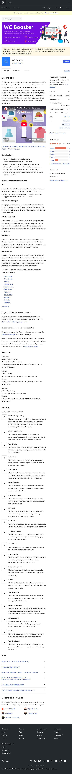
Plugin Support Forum (31, 346)
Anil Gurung (9, 713)
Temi (20, 732)
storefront (67, 128)
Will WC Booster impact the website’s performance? (18, 690)
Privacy (4, 738)
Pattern (21, 738)
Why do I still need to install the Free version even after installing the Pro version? (16, 678)
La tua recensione (55, 163)
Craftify (6, 281)
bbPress (5, 750)
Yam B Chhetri (32, 713)
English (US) (66, 116)
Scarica (66, 61)
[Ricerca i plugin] (20, 19)
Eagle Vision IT (18, 63)
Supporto (67, 71)
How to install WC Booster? (11, 667)
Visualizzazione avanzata (58, 133)
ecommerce (66, 120)
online (64, 124)
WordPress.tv (42, 738)
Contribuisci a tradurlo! (51, 13)
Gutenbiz (7, 297)
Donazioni (58, 735)
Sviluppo (26, 71)
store (61, 128)
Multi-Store (8, 289)
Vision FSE (7, 292)
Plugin (21, 735)
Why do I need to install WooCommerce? (15, 661)
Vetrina (21, 729)
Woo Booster (8, 279)
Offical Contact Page (8, 334)
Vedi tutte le (66, 163)
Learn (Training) (42, 729)
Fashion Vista (8, 284)
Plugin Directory (6, 8)
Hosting (4, 735)
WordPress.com (8, 744)
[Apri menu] (69, 2)
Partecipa (57, 729)
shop (68, 124)
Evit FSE (7, 302)
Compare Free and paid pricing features (14, 322)
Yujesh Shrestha (33, 709)
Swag (57, 738)
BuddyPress (6, 753)
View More (5, 306)
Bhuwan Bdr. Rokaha (12, 717)
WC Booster (8, 276)
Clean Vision (8, 295)
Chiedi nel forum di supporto (59, 180)
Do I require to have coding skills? (13, 685)
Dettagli (6, 71)
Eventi (56, 732)
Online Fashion (9, 287)
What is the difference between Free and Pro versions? (20, 672)
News (3, 732)
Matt (4, 747)
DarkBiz (6, 300)
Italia (7, 761)
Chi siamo (5, 729)
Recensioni (16, 71)
